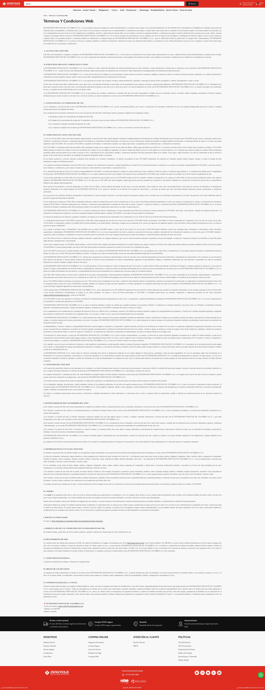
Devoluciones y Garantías (187, 657)
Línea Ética (47, 657)
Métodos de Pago (95, 653)
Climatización (131, 10)
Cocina (114, 10)
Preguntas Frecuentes (96, 642)
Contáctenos (48, 653)
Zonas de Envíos (94, 649)
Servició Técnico (139, 642)
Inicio (45, 15)
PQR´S (135, 646)
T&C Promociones (184, 646)
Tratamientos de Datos (186, 649)
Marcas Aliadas (48, 649)
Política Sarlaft (183, 660)
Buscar (193, 4)
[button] (259, 4)
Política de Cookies (185, 653)
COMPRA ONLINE (98, 637)
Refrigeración (103, 10)
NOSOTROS (50, 637)
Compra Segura (94, 646)
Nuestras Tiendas (49, 646)
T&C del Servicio (184, 642)
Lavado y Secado (89, 10)
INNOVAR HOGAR (135, 688)
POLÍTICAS (184, 637)
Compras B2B (93, 657)
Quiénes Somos (49, 642)
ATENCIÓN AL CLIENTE (146, 637)
